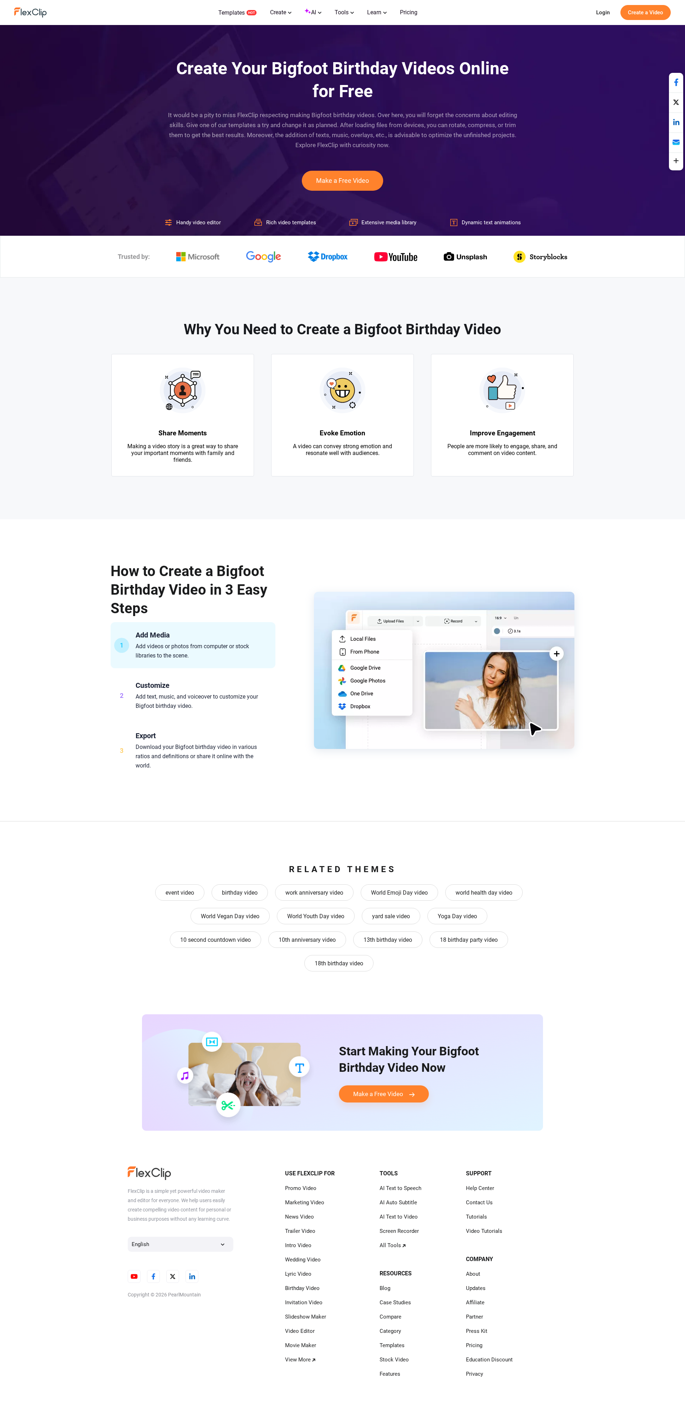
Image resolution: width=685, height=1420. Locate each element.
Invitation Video (304, 1302)
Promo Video (300, 1188)
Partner (474, 1317)
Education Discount (489, 1359)
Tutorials (476, 1217)
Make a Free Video (342, 180)
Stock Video (394, 1359)
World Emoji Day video (399, 892)
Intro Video (298, 1245)
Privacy (474, 1374)
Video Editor (300, 1331)
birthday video (240, 892)
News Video (299, 1217)
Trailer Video (300, 1231)
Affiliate (475, 1302)
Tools (342, 12)
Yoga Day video (457, 916)
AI (313, 12)
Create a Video (645, 12)
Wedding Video (303, 1259)
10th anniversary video (307, 939)
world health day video (484, 892)
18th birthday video (339, 963)
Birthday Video (302, 1288)
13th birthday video (388, 939)
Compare (390, 1317)
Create (278, 12)
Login (603, 12)
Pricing (408, 12)
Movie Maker (300, 1345)
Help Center (480, 1188)
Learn (374, 12)
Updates (476, 1288)
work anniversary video (314, 892)
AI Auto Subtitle (398, 1202)
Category (390, 1331)
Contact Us (479, 1202)
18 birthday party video (469, 939)
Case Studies (395, 1302)
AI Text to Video (399, 1217)
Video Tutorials (484, 1231)
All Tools (390, 1245)
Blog (385, 1288)
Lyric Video (298, 1274)
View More (298, 1359)
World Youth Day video (315, 916)
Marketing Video (304, 1202)
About (473, 1274)
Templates (231, 12)
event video (180, 892)
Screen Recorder (399, 1231)
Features (390, 1374)
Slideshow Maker (305, 1317)
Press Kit (476, 1331)
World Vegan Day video (230, 916)
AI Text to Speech (400, 1188)
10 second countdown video (215, 939)
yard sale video (391, 916)
